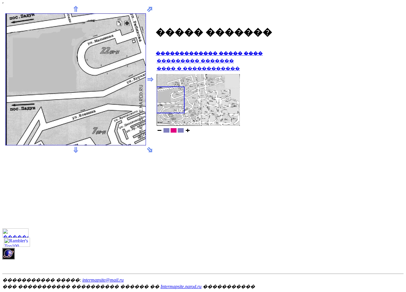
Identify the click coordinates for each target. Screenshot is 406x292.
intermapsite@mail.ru (103, 279)
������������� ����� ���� (209, 53)
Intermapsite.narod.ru (181, 286)
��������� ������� (195, 60)
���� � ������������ (198, 68)
